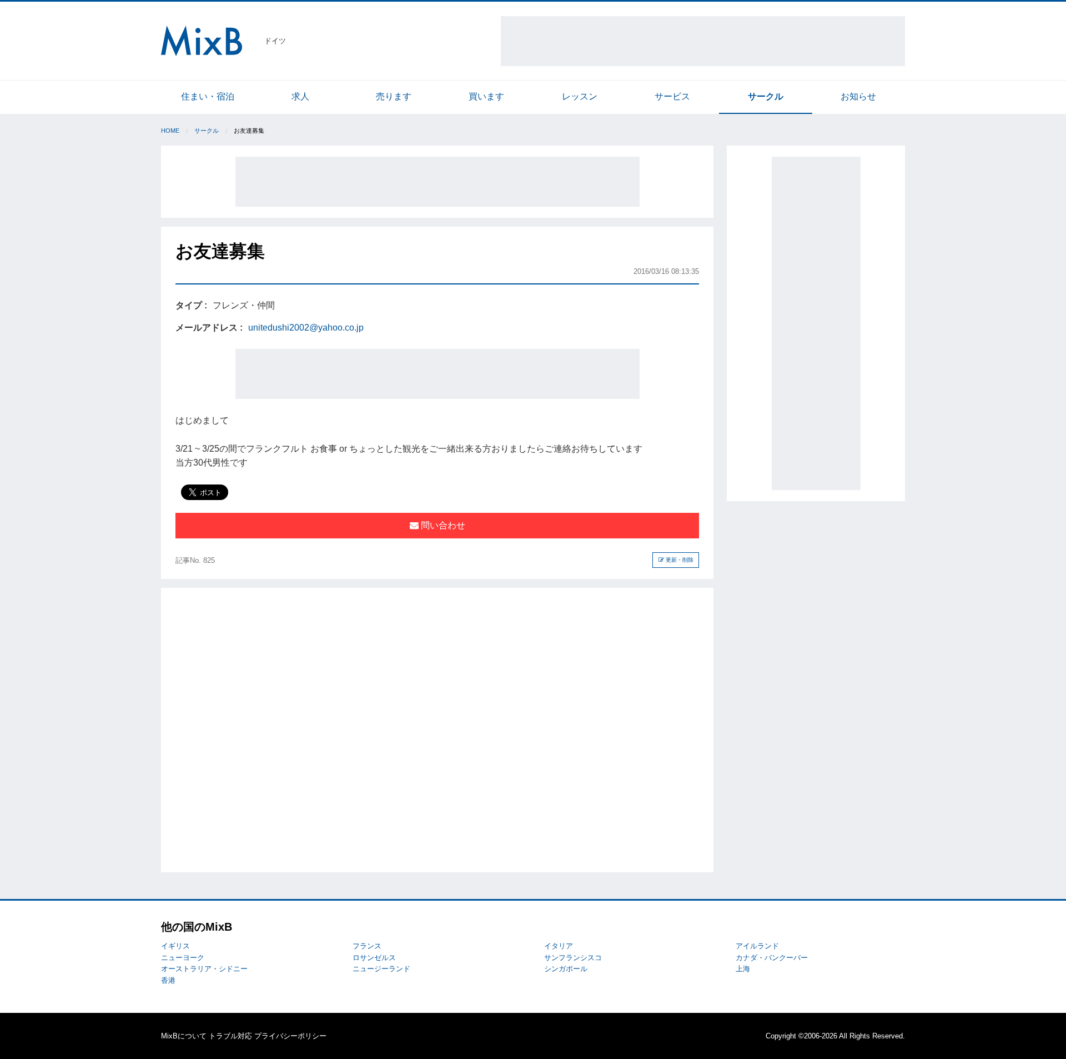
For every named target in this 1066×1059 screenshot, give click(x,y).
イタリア (558, 946)
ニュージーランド (381, 969)
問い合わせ (442, 525)
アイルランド (757, 946)
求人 (300, 96)
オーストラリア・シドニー (204, 969)
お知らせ (858, 96)
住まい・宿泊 (207, 96)
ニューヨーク (182, 957)
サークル (765, 96)
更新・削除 (678, 560)
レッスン (579, 96)
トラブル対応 (230, 1036)
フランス (367, 946)
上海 (743, 969)
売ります (393, 96)
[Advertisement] (703, 41)
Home (170, 130)
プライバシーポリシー (290, 1036)
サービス (672, 96)
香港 (168, 980)
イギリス (175, 946)
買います (486, 96)
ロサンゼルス (374, 957)
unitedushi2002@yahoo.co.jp (306, 327)
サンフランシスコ (573, 957)
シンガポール (565, 969)
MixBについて (184, 1036)
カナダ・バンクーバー (772, 957)
